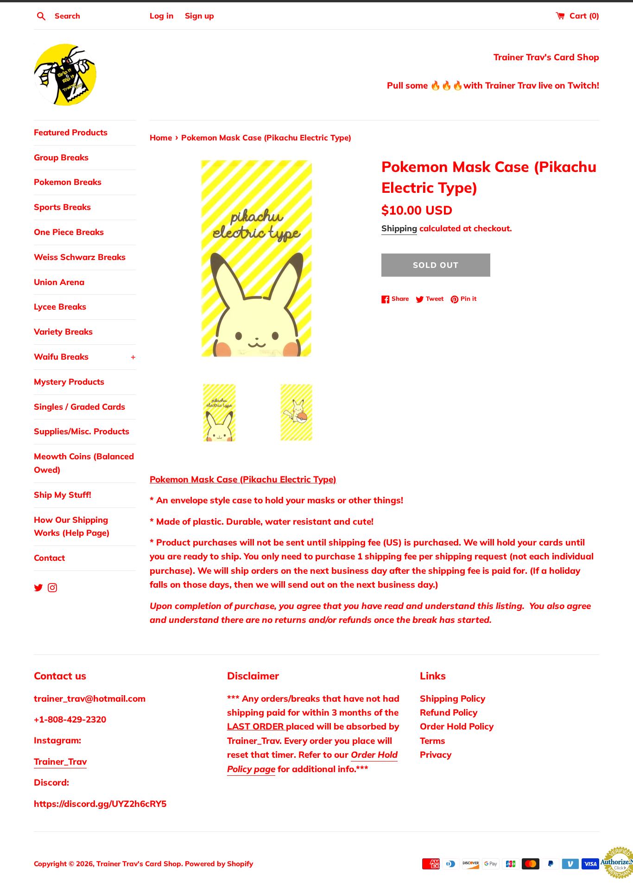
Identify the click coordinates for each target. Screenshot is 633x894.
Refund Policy (448, 712)
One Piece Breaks (69, 232)
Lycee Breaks (60, 306)
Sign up (199, 15)
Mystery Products (69, 381)
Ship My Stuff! (62, 494)
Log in (161, 15)
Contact (49, 557)
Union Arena (59, 282)
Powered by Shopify (219, 863)
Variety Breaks (63, 331)
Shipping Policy (452, 698)
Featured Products (71, 132)
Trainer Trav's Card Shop (138, 863)
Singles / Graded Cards (79, 406)
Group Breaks (61, 157)
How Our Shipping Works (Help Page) (72, 526)
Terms (432, 740)
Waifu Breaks (85, 356)
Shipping (399, 228)
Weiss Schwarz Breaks (80, 257)
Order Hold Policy (457, 726)
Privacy (435, 754)
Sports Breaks (62, 207)
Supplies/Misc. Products (81, 431)
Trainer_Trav (60, 761)
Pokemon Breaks (67, 182)
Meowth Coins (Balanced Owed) (84, 463)
